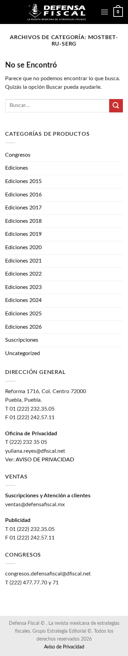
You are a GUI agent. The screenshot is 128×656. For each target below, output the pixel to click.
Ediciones (16, 168)
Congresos (17, 155)
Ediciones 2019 (23, 234)
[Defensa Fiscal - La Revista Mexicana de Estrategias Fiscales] (61, 12)
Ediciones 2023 (23, 287)
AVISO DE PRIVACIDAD (45, 459)
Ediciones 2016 (23, 194)
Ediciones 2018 (23, 221)
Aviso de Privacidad (64, 646)
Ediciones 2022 (23, 274)
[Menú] (104, 11)
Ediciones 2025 (23, 313)
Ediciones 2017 (23, 207)
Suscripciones (21, 340)
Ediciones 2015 (23, 181)
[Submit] (116, 105)
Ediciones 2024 (23, 300)
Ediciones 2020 (23, 247)
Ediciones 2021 (23, 261)
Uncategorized (22, 353)
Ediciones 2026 (23, 327)
